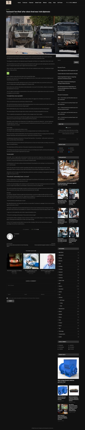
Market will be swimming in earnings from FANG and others (62, 240)
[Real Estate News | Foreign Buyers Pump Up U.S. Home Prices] (74, 213)
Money (69, 317)
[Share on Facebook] (34, 229)
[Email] (74, 2)
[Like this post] (32, 229)
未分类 (69, 336)
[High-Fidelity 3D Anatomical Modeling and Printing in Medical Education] (63, 409)
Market (45, 2)
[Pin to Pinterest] (36, 229)
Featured (25, 2)
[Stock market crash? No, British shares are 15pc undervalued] (63, 194)
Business (69, 260)
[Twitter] (67, 2)
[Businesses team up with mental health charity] (47, 261)
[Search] (78, 2)
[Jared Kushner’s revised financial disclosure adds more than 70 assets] (63, 213)
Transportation (69, 334)
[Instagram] (69, 2)
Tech (69, 328)
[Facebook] (66, 2)
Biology (69, 257)
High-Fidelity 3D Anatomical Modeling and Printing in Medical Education (62, 417)
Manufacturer (69, 308)
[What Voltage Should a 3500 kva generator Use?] (68, 368)
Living (49, 2)
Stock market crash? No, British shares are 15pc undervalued (62, 201)
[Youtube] (73, 2)
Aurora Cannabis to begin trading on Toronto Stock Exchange (73, 202)
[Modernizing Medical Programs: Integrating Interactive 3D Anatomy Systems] (74, 390)
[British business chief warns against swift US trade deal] (68, 171)
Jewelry (69, 291)
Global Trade (38, 2)
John (59, 97)
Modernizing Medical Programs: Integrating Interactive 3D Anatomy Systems (73, 398)
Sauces (69, 325)
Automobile (69, 255)
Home (19, 2)
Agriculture (69, 252)
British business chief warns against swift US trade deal (67, 184)
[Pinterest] (70, 2)
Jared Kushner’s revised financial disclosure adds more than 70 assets (62, 221)
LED (69, 294)
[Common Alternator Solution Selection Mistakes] (63, 390)
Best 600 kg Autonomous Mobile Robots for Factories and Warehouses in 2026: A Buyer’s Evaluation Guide (67, 88)
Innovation (69, 288)
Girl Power (60, 2)
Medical (69, 314)
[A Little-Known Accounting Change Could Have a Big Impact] (74, 232)
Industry (69, 286)
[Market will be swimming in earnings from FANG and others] (63, 232)
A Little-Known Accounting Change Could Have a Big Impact (73, 240)
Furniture (69, 277)
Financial (31, 2)
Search (59, 60)
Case (69, 263)
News (69, 319)
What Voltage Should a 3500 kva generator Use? (68, 70)
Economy (69, 269)
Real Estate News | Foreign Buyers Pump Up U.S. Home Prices (73, 221)
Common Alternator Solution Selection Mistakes (68, 73)
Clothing (69, 266)
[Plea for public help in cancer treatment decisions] (31, 261)
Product (69, 322)
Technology (69, 331)
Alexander (9, 13)
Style (54, 2)
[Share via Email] (38, 229)
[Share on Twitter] (35, 229)
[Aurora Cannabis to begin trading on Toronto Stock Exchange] (74, 194)
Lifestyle (69, 297)
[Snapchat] (76, 2)
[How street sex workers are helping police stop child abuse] (14, 261)
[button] (8, 264)
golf (69, 283)
